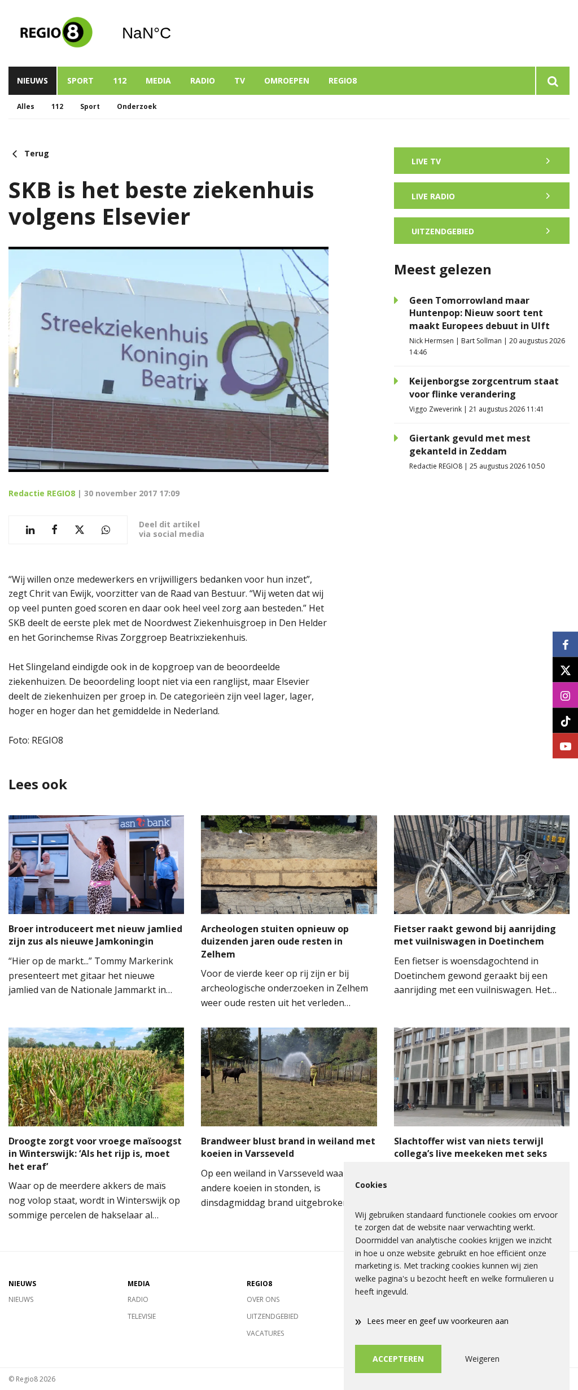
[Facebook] (565, 644)
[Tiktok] (565, 720)
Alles (25, 106)
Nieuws (32, 80)
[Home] (56, 33)
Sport (80, 80)
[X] (565, 670)
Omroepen (286, 80)
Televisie (142, 1316)
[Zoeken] (552, 81)
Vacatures (265, 1333)
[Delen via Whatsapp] (106, 530)
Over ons (263, 1299)
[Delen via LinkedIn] (30, 530)
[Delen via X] (79, 530)
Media (158, 80)
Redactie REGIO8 (41, 493)
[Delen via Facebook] (54, 530)
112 (119, 80)
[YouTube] (565, 746)
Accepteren (398, 1358)
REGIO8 (343, 80)
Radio (202, 80)
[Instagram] (565, 695)
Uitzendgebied (273, 1316)
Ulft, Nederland (175, 33)
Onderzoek (137, 106)
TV (239, 80)
